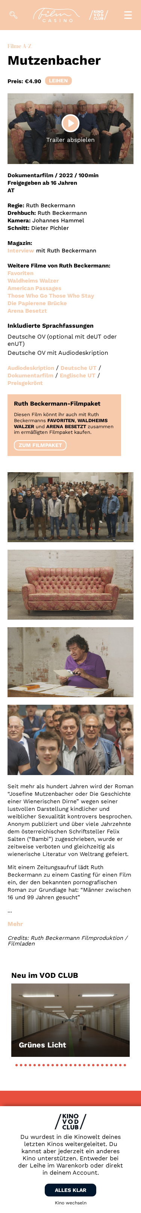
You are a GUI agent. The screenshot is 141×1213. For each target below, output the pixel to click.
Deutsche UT (79, 368)
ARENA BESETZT (66, 426)
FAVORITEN (61, 420)
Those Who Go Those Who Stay (51, 295)
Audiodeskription (31, 368)
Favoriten (20, 273)
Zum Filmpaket (40, 445)
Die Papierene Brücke (37, 303)
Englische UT (78, 375)
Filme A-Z (19, 46)
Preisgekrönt (25, 383)
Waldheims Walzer (33, 280)
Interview (21, 250)
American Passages (34, 288)
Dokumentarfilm (30, 375)
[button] (16, 1065)
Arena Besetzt (27, 310)
